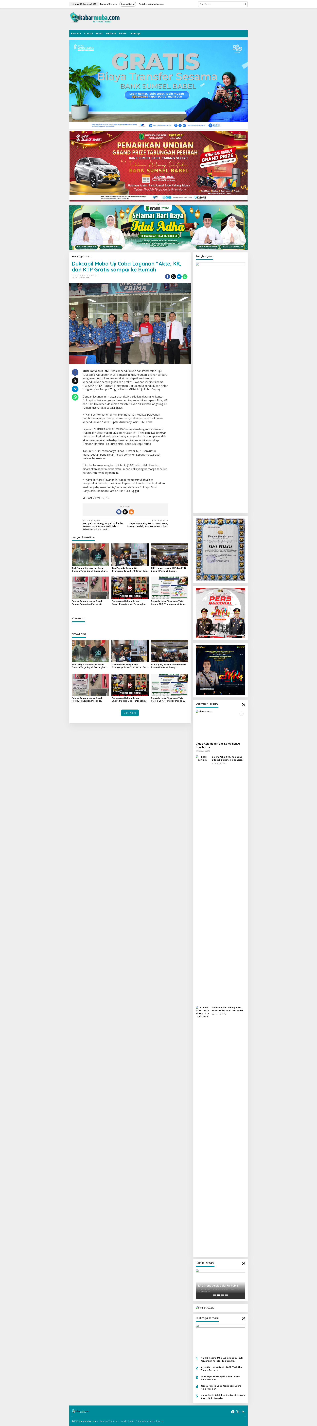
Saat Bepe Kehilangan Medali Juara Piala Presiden (220, 1378)
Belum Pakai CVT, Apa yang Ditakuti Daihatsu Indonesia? (227, 758)
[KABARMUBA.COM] (95, 18)
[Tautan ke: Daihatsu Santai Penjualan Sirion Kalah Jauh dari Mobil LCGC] (203, 1129)
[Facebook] (119, 511)
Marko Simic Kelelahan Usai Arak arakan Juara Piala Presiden (223, 1396)
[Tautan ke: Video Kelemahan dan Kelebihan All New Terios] (220, 724)
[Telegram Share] (179, 276)
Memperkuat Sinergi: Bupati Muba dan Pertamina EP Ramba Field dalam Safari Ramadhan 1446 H (103, 525)
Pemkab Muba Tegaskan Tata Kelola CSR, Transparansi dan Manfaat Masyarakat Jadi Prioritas (167, 602)
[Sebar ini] (167, 276)
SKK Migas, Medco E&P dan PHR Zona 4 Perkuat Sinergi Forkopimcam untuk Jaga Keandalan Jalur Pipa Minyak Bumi (168, 569)
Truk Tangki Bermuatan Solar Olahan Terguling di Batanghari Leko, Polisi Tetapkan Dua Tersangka (89, 569)
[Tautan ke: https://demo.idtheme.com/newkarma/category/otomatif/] (244, 704)
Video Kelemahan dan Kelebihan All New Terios (218, 745)
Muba (74, 278)
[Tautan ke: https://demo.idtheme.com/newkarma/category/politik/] (244, 1264)
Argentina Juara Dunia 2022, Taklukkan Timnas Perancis (222, 1368)
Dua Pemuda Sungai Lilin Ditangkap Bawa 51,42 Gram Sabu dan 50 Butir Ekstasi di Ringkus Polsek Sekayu (129, 569)
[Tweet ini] (173, 276)
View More (130, 712)
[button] (245, 4)
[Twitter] (125, 511)
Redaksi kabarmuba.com (151, 1421)
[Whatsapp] (184, 276)
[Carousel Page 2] (218, 1295)
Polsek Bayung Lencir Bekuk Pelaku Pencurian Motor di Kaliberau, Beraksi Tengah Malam (90, 602)
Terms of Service (108, 1421)
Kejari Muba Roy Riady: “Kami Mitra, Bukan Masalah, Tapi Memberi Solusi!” (147, 523)
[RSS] (131, 511)
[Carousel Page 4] (226, 1295)
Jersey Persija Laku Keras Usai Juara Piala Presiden (221, 1387)
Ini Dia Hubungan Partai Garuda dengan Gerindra (218, 1286)
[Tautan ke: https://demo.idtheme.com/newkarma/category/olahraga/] (244, 1319)
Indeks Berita (127, 1421)
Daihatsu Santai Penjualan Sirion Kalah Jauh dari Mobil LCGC (227, 1009)
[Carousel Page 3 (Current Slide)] (222, 1295)
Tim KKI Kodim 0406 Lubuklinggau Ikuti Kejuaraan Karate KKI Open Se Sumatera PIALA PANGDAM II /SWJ (222, 1359)
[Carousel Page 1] (214, 1295)
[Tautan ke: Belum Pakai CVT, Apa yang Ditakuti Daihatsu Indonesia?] (203, 879)
